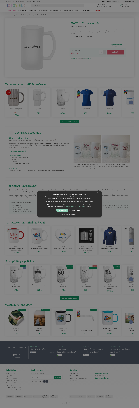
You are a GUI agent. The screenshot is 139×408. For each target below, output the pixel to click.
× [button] (99, 192)
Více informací (87, 206)
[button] (69, 214)
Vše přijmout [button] (62, 210)
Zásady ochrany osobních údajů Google (74, 206)
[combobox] (97, 192)
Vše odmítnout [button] (76, 210)
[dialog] (69, 204)
